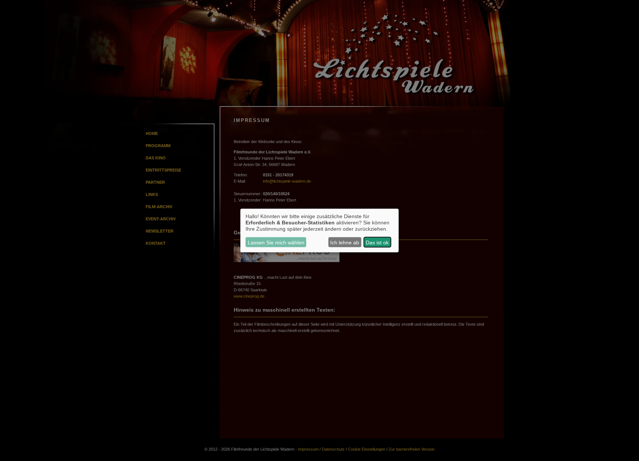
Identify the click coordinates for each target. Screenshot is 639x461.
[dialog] (319, 230)
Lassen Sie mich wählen (276, 242)
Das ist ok (377, 242)
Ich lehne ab (344, 242)
